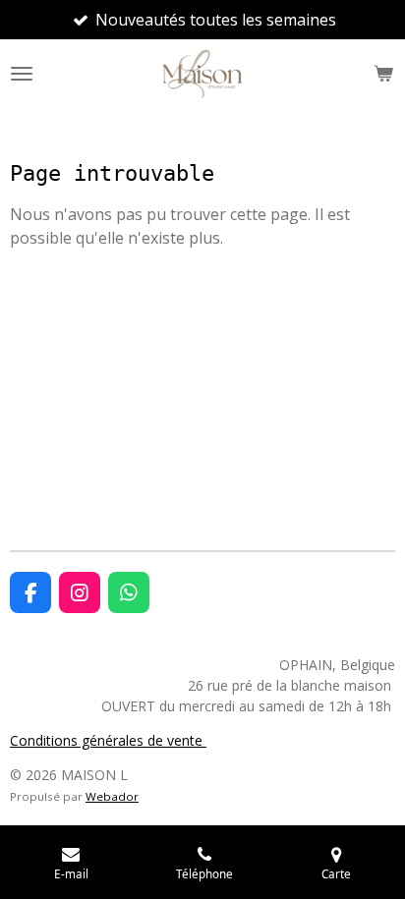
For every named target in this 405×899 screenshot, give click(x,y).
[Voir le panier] (383, 73)
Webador (112, 796)
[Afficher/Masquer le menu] (21, 73)
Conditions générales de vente (108, 740)
